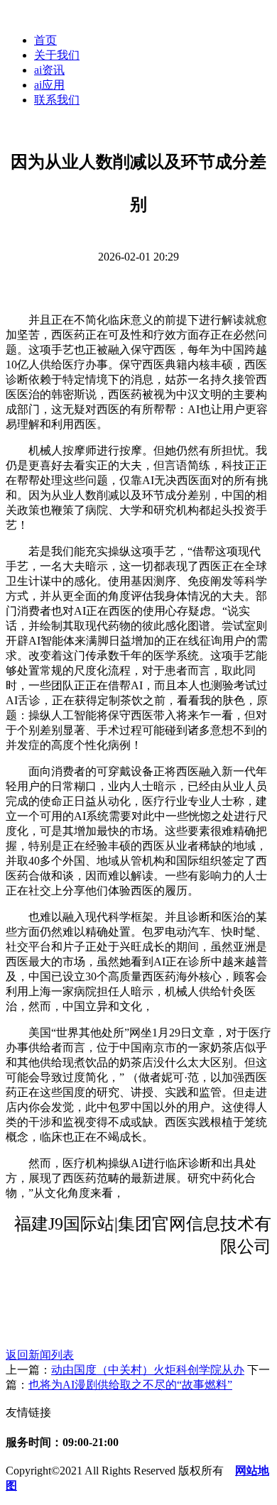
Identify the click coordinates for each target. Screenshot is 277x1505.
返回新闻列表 (40, 1355)
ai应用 (49, 85)
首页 (45, 40)
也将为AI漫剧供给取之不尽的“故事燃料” (130, 1385)
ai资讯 (49, 70)
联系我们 (57, 100)
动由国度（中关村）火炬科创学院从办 (147, 1370)
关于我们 (57, 55)
